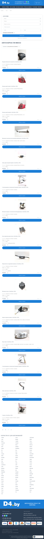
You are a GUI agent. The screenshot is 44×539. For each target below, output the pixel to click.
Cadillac (16, 441)
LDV (16, 464)
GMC (16, 453)
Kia (16, 461)
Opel (2, 473)
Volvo (2, 490)
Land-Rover (3, 464)
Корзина (38, 2)
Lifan (6, 10)
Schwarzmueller (32, 481)
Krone (2, 462)
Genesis (2, 453)
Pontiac (2, 475)
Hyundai (2, 457)
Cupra (2, 444)
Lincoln (16, 466)
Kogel (31, 461)
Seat (16, 482)
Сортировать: (5, 46)
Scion (2, 482)
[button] (22, 18)
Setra (30, 482)
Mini (30, 470)
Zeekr (31, 490)
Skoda (2, 484)
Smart (16, 484)
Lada (16, 462)
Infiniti (16, 457)
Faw (16, 450)
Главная (2, 10)
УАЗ (2, 493)
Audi (2, 439)
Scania (2, 481)
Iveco (16, 459)
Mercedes (31, 468)
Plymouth (31, 473)
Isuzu (2, 459)
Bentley (16, 439)
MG (16, 470)
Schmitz (16, 481)
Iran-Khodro (32, 457)
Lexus (31, 464)
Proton (31, 475)
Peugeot (16, 473)
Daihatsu (16, 446)
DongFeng (17, 448)
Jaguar (31, 459)
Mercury (2, 470)
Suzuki (16, 486)
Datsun (31, 446)
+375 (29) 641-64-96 (25, 3)
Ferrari (31, 450)
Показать (22, 35)
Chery (31, 441)
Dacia (16, 444)
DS (1, 450)
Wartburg (17, 490)
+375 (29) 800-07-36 (19, 2)
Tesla (2, 488)
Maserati (2, 468)
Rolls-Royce (32, 477)
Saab (16, 479)
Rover (2, 479)
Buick (2, 441)
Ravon (2, 477)
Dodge (2, 448)
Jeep (2, 461)
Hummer (31, 455)
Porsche (16, 475)
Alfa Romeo (32, 437)
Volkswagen (32, 488)
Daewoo (31, 444)
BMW (31, 439)
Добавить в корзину (22, 70)
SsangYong (31, 484)
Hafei (2, 455)
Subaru (2, 486)
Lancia (31, 462)
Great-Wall (31, 453)
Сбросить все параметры (22, 38)
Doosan (31, 448)
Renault (16, 477)
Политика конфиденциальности (7, 531)
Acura (16, 437)
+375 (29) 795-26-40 (18, 3)
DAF (2, 446)
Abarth (2, 437)
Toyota (16, 488)
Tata (30, 486)
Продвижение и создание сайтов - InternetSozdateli (10, 532)
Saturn (31, 479)
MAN (31, 466)
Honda (16, 455)
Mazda (16, 468)
